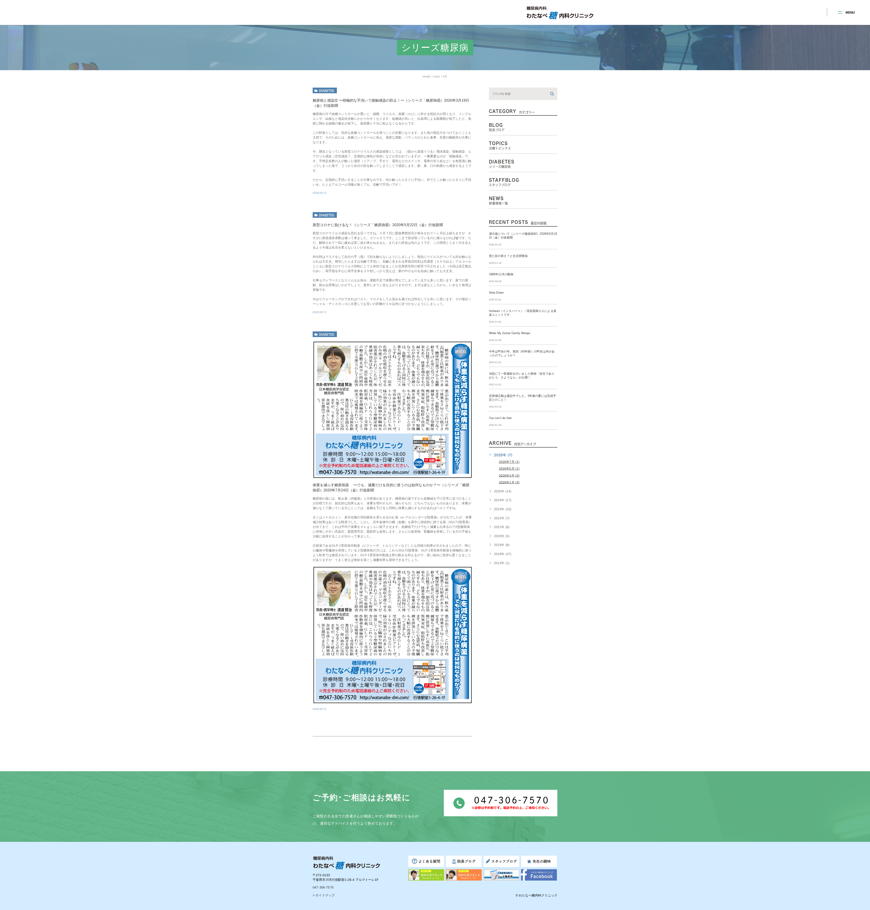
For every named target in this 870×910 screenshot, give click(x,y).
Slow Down (496, 292)
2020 (437, 76)
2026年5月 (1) (509, 468)
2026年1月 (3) (509, 482)
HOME (426, 76)
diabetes (326, 90)
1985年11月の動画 (503, 274)
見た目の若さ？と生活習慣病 (508, 256)
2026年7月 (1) (509, 462)
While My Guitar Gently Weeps (509, 333)
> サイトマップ (324, 895)
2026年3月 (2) (509, 475)
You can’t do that (500, 418)
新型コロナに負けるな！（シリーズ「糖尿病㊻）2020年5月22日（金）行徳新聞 (378, 225)
